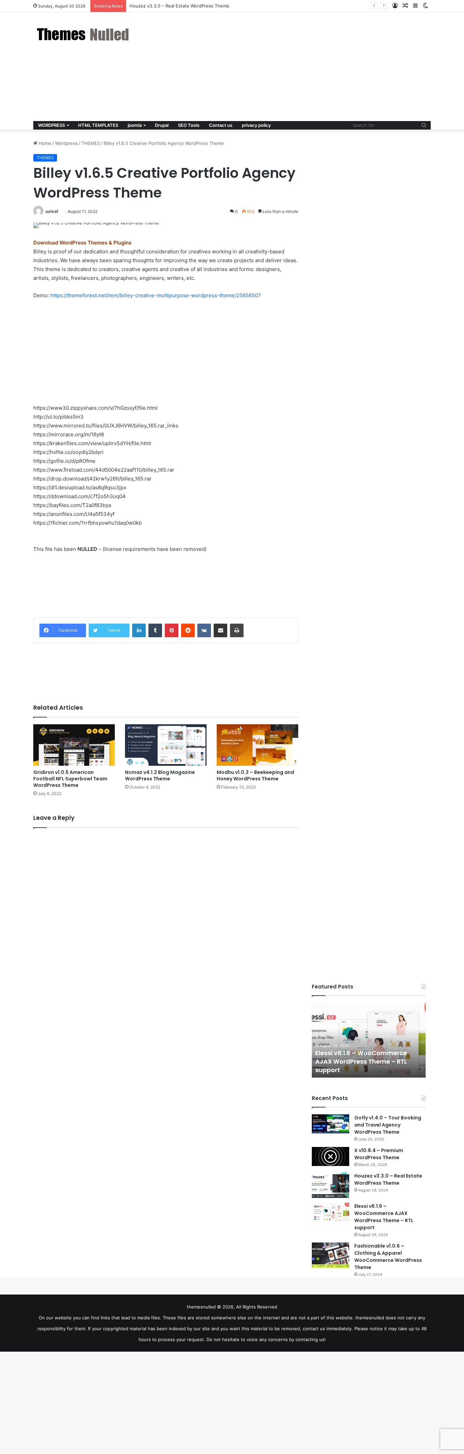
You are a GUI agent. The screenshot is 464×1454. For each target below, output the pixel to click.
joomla (135, 125)
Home (44, 143)
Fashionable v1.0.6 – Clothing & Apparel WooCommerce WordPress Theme (388, 1256)
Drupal (161, 125)
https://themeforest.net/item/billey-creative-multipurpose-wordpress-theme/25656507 (155, 295)
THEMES (91, 143)
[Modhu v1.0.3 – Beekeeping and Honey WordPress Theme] (257, 745)
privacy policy (256, 125)
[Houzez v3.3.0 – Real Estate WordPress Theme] (330, 1185)
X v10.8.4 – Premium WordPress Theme (378, 1154)
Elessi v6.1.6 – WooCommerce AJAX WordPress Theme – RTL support (361, 1061)
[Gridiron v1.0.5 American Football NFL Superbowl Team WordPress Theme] (74, 745)
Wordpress (66, 143)
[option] (369, 1040)
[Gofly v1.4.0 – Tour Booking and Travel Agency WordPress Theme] (330, 1123)
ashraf (52, 211)
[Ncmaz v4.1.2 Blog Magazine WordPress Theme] (166, 745)
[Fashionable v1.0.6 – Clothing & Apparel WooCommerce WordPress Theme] (330, 1255)
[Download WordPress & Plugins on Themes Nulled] (84, 34)
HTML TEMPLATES (98, 125)
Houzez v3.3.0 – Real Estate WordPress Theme (388, 1179)
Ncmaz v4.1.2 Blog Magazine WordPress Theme (160, 775)
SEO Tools (188, 125)
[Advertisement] (300, 66)
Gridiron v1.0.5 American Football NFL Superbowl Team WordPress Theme (70, 779)
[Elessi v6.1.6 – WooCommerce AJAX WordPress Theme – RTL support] (330, 1212)
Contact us (220, 125)
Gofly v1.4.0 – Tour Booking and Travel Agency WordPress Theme (387, 1124)
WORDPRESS (51, 125)
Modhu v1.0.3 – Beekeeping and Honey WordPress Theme (255, 775)
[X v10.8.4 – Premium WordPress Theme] (330, 1156)
